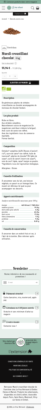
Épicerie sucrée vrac (17, 19)
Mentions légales (20, 365)
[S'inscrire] (34, 282)
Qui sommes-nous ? (20, 376)
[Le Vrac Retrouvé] (15, 8)
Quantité (4, 73)
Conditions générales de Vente (20, 361)
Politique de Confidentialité (20, 370)
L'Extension (30, 407)
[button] (3, 8)
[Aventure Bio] (20, 342)
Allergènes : (6, 168)
